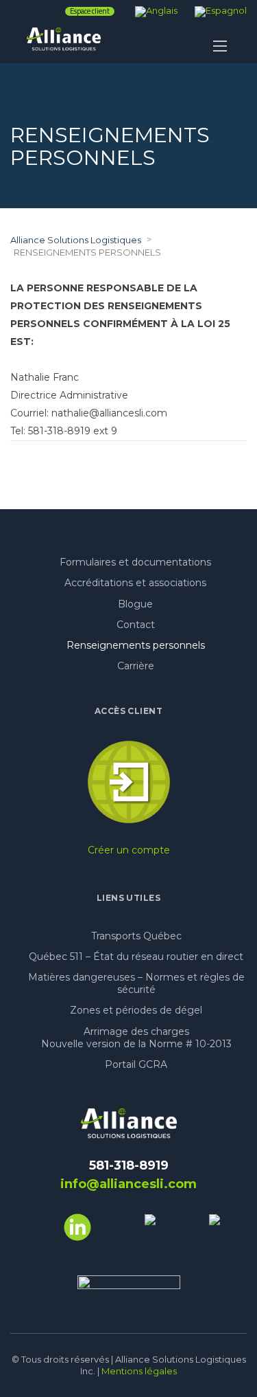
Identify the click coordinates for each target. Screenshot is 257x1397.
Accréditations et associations (135, 583)
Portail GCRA (136, 1064)
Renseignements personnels (135, 645)
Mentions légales (139, 1370)
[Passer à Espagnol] (221, 10)
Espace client (90, 11)
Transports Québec (136, 936)
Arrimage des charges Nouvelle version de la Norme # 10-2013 (136, 1037)
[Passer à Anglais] (156, 10)
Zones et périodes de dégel (136, 1010)
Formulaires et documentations (135, 562)
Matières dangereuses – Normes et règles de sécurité (136, 983)
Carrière (135, 666)
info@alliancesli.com (128, 1184)
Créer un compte (129, 850)
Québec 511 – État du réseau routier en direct (136, 956)
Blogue (135, 604)
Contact (136, 624)
